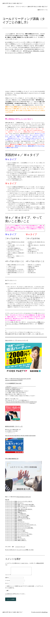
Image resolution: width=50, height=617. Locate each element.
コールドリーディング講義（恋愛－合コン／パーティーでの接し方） (20, 506)
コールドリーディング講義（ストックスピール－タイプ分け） (18, 534)
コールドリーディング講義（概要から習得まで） (16, 540)
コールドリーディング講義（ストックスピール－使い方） (18, 518)
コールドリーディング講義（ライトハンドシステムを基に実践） (19, 527)
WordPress (45, 612)
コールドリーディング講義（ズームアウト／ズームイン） (18, 526)
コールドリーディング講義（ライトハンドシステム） (17, 532)
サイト (6, 583)
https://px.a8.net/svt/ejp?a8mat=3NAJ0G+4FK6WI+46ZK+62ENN (20, 435)
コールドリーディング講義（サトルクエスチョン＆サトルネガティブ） (20, 524)
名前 (6, 577)
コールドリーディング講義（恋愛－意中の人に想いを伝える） (18, 509)
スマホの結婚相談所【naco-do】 (13, 383)
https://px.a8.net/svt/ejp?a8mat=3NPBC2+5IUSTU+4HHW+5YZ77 (21, 401)
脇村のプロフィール (43, 9)
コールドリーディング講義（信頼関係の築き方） (16, 510)
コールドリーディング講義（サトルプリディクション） (17, 523)
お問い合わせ (11, 6)
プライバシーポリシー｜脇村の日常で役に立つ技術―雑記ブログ (32, 6)
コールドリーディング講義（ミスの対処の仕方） (16, 513)
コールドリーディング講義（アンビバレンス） (15, 538)
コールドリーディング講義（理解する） (14, 512)
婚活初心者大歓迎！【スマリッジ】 (14, 426)
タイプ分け (31, 549)
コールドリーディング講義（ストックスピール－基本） (17, 535)
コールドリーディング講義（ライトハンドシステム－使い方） (18, 501)
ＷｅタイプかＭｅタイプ (10, 549)
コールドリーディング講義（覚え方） (13, 537)
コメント (8, 574)
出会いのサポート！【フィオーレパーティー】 (16, 340)
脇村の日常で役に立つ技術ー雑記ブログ (12, 3)
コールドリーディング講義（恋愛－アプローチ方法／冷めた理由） (19, 504)
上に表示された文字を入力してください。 (15, 593)
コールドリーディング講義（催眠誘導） (14, 520)
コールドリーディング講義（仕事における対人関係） (17, 517)
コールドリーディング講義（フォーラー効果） (15, 531)
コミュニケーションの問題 (22, 549)
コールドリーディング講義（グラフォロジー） (15, 529)
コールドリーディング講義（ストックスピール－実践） (17, 515)
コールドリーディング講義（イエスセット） (15, 521)
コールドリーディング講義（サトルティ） (14, 502)
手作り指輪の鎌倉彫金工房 (11, 458)
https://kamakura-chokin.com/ (24, 496)
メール (7, 580)
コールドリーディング (20, 546)
